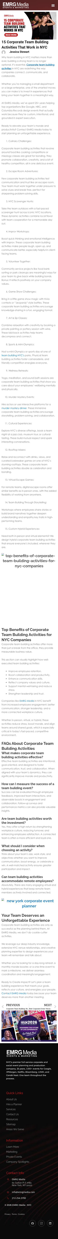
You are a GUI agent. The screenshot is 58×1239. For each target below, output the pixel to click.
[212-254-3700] (8, 1198)
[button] (53, 5)
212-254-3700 (19, 1198)
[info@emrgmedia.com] (8, 1192)
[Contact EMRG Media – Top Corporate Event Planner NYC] (29, 905)
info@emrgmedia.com (23, 1192)
